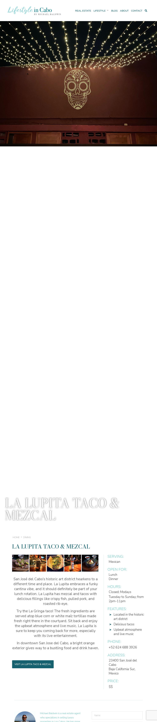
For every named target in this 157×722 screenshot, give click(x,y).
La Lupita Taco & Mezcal (51, 546)
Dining (27, 537)
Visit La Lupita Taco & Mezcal (33, 664)
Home (16, 537)
